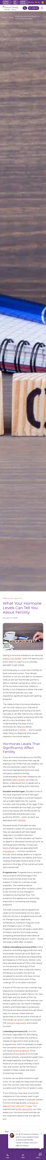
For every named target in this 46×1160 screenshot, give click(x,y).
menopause (8, 851)
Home (4, 17)
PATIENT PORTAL (6, 2)
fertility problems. (21, 1051)
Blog (11, 17)
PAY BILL (15, 2)
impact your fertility (12, 658)
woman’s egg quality (16, 1023)
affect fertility (18, 780)
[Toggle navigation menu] (42, 8)
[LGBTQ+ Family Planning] (42, 2)
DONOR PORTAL (23, 2)
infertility (22, 820)
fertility (23, 730)
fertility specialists (23, 1109)
